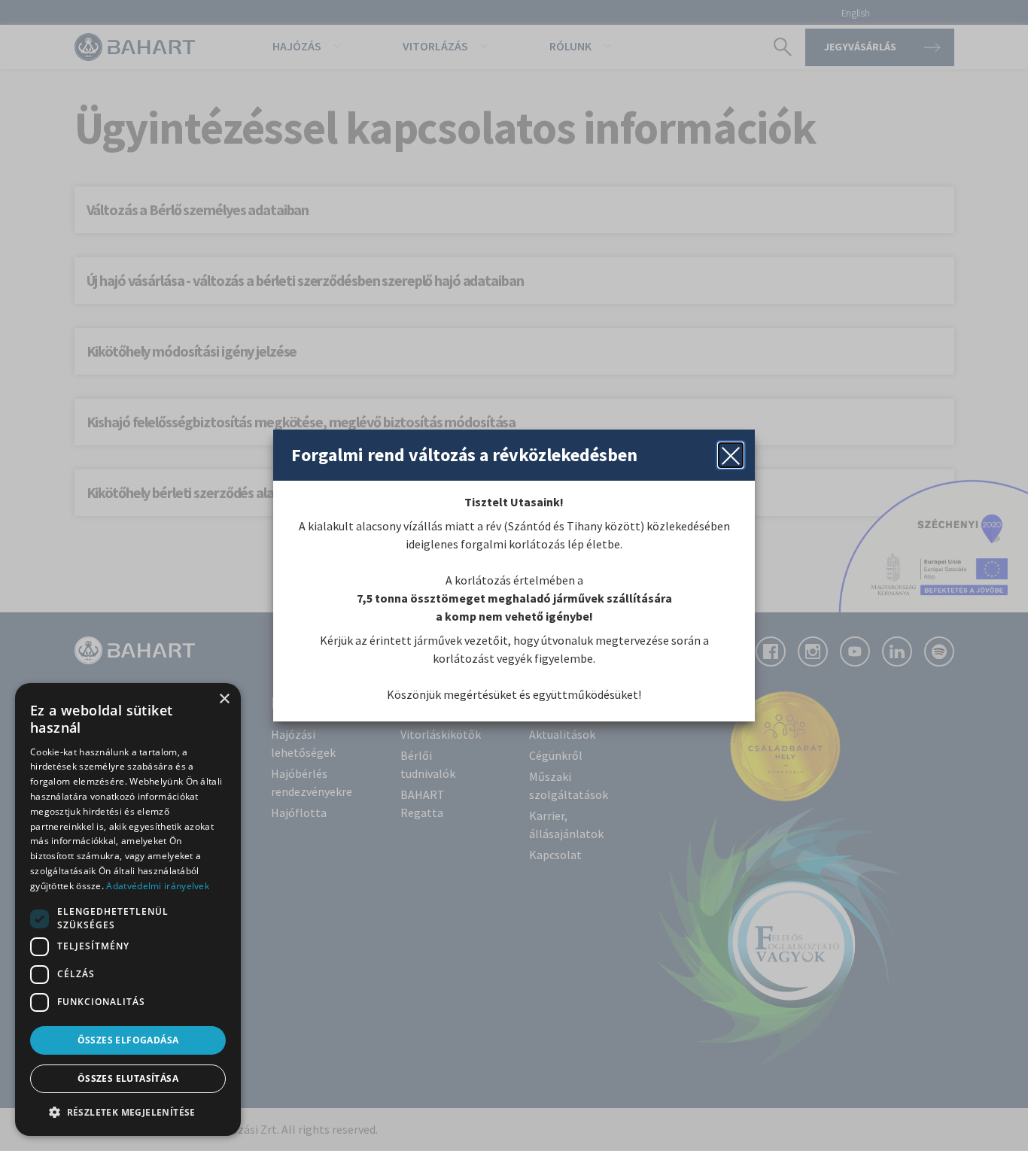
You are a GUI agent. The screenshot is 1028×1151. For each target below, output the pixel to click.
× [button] (224, 699)
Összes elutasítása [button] (128, 1078)
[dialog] (128, 909)
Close (731, 455)
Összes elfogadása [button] (128, 1040)
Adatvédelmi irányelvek (157, 885)
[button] (128, 1112)
